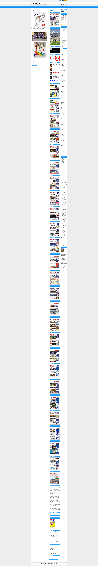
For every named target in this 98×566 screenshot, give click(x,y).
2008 (62, 245)
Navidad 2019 (62, 112)
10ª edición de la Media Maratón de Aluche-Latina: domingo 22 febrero (39, 9)
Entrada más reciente (33, 61)
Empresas (62, 85)
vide (61, 150)
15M (61, 49)
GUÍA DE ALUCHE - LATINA (36, 3)
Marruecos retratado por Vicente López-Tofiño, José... (64, 223)
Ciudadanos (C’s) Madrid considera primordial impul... (64, 214)
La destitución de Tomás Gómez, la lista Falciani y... (64, 212)
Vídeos (38, 6)
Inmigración (62, 96)
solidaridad (62, 139)
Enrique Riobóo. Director (63, 252)
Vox (61, 155)
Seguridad (62, 134)
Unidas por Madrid (63, 146)
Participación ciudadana (63, 125)
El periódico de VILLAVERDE (53, 548)
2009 (62, 244)
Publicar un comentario (34, 65)
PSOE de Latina (52, 540)
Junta (61, 98)
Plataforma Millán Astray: (56, 65)
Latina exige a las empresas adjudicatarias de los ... (64, 216)
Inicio (31, 6)
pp (61, 130)
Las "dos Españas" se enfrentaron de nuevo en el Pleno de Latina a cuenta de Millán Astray (56, 77)
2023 (62, 161)
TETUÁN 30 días (52, 549)
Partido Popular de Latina (53, 536)
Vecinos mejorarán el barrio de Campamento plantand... (64, 235)
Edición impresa (45, 6)
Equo (61, 87)
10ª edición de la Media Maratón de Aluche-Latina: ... (64, 195)
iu (61, 97)
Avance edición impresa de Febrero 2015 (64, 230)
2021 (62, 163)
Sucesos (62, 141)
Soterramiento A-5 (63, 140)
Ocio (61, 123)
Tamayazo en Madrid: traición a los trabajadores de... (64, 228)
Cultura (34, 6)
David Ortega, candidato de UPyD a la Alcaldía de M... (64, 232)
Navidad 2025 (62, 119)
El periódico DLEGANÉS (53, 553)
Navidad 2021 (62, 114)
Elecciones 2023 (63, 82)
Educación (62, 75)
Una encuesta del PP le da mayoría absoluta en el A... (64, 185)
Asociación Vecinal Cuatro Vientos (54, 541)
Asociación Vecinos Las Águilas (53, 535)
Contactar (49, 6)
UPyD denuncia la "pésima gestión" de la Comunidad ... (64, 188)
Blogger (57, 528)
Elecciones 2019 (63, 80)
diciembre (63, 170)
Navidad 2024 (62, 118)
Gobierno (62, 92)
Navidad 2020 (62, 113)
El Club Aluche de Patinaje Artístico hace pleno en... (64, 219)
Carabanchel (62, 59)
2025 (62, 159)
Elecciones (62, 76)
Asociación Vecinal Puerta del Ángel (54, 542)
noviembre (63, 171)
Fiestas (62, 91)
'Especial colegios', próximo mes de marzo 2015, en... (64, 221)
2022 (62, 162)
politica (62, 129)
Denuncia (62, 71)
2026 (62, 158)
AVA (61, 55)
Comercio (62, 64)
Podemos (62, 128)
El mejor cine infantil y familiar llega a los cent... (64, 202)
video (61, 151)
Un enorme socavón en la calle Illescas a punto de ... (64, 209)
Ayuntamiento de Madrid (53, 531)
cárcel (61, 60)
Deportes (41, 6)
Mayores (62, 103)
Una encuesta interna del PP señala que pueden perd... (64, 190)
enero (62, 237)
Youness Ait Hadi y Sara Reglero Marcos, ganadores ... (64, 193)
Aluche (62, 53)
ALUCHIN (62, 54)
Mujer (61, 107)
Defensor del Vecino (63, 69)
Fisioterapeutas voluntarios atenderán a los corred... (64, 197)
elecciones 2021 (63, 81)
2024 (62, 160)
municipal (62, 108)
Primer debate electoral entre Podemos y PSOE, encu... (64, 183)
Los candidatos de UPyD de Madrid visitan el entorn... (64, 225)
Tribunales (62, 145)
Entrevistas (62, 86)
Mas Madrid (62, 102)
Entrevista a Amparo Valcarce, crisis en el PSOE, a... (64, 200)
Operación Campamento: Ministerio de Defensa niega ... (64, 205)
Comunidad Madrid (63, 65)
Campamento (62, 58)
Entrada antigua (47, 61)
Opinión (62, 124)
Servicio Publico (63, 135)
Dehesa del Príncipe (63, 70)
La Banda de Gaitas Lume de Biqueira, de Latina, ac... (64, 207)
